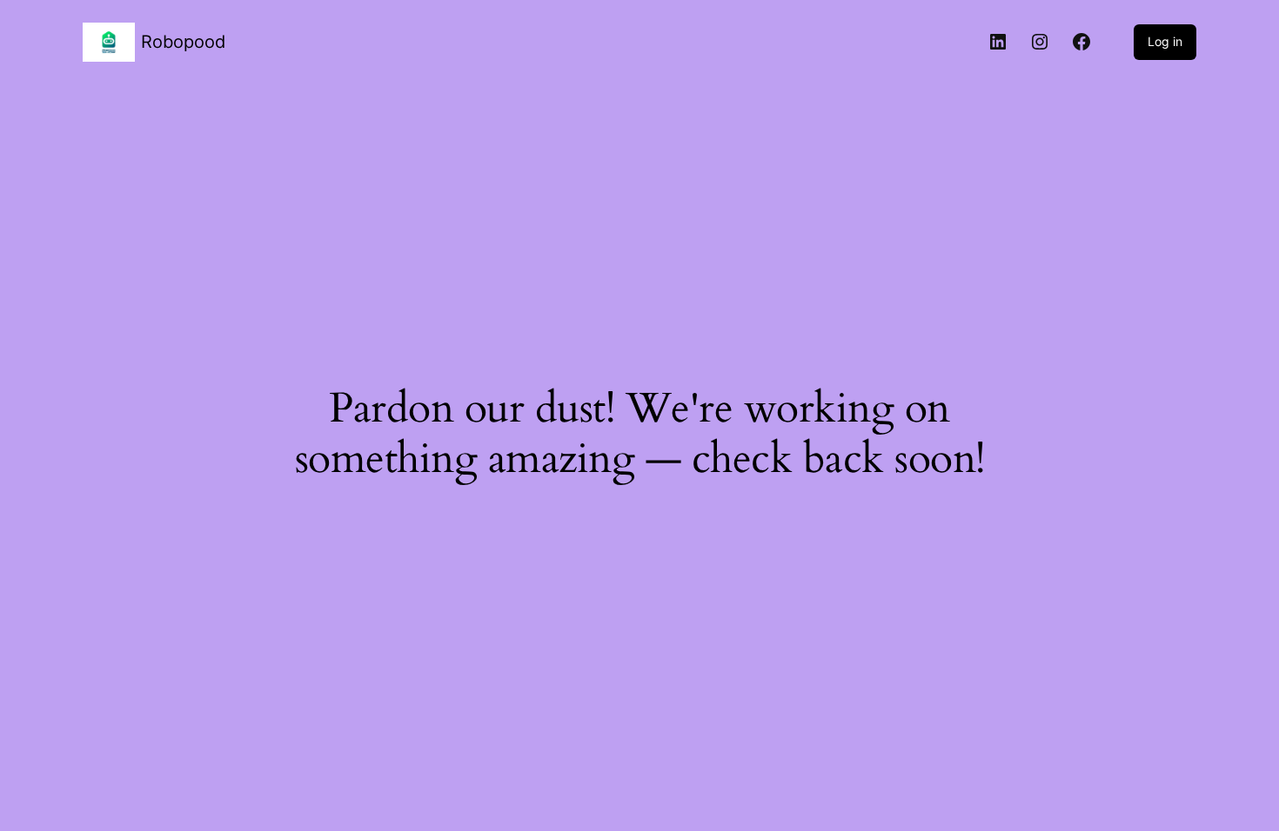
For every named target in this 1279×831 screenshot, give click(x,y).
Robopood (183, 41)
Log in (1165, 41)
